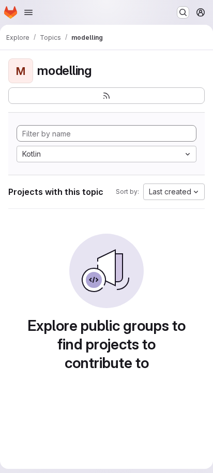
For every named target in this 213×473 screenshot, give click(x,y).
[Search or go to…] (183, 12)
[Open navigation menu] (28, 12)
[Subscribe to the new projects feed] (106, 95)
